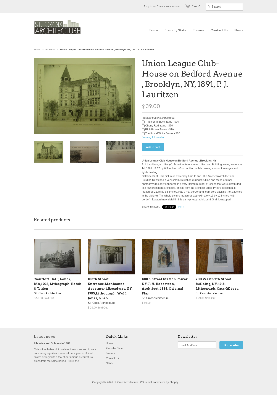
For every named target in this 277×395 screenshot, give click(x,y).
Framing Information (153, 137)
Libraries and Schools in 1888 (52, 343)
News (109, 363)
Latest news (44, 336)
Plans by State (114, 348)
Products (50, 49)
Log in (148, 6)
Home (109, 343)
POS (142, 382)
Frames (110, 353)
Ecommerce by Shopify (164, 382)
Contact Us (112, 358)
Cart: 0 (196, 6)
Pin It (181, 206)
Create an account (168, 6)
